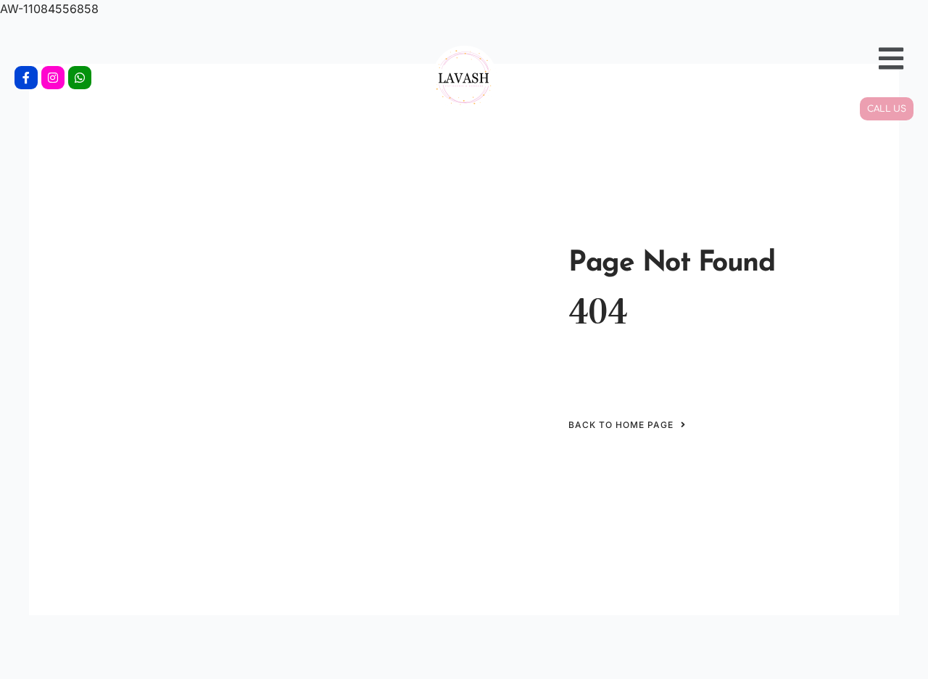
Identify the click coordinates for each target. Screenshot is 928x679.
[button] (769, 58)
